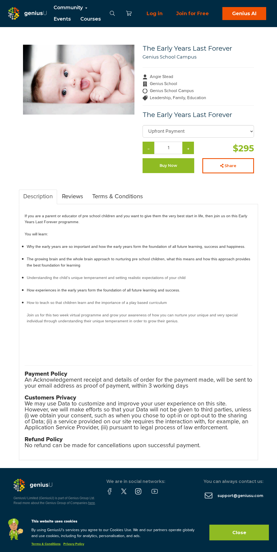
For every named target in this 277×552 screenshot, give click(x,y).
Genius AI (244, 14)
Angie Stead (161, 76)
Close (239, 532)
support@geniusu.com (240, 495)
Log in (155, 14)
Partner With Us (74, 42)
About (62, 30)
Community (69, 8)
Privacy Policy (73, 544)
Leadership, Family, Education (178, 98)
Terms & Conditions (46, 544)
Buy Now (168, 165)
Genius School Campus (170, 57)
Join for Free (192, 14)
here (91, 503)
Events (62, 19)
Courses (90, 19)
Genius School (163, 84)
